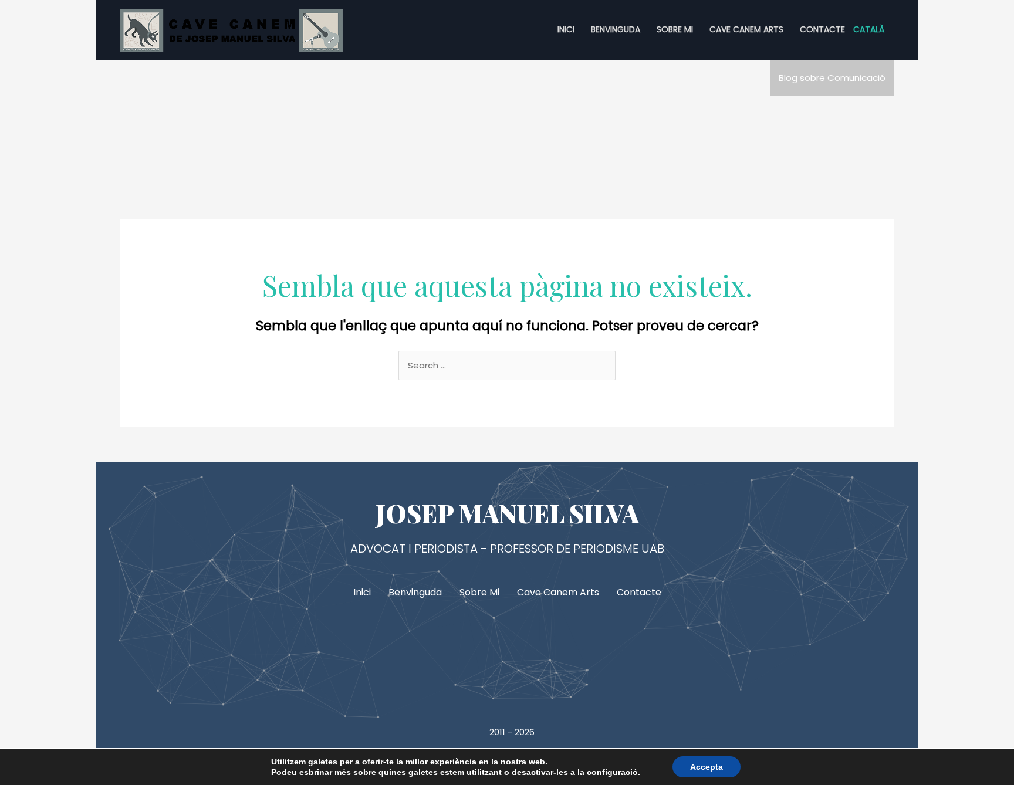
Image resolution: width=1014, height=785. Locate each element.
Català (868, 29)
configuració (612, 772)
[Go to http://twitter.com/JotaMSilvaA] (507, 653)
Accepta (706, 767)
